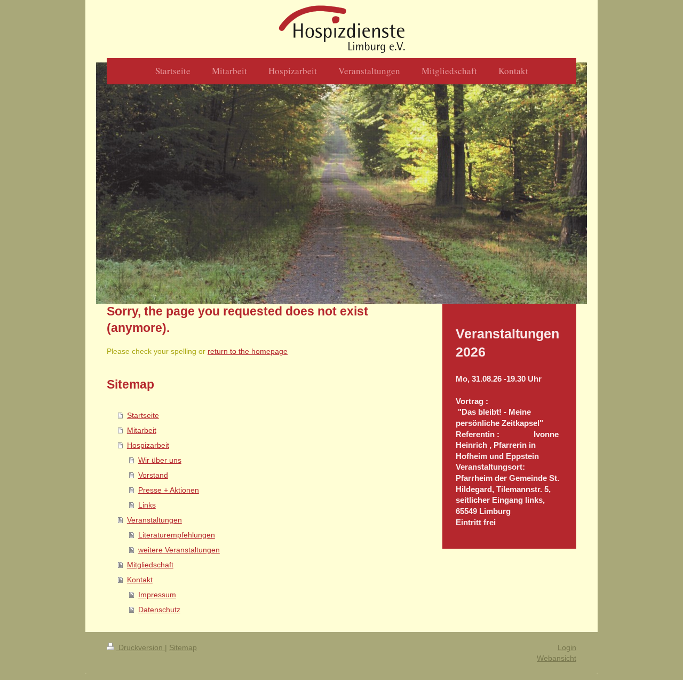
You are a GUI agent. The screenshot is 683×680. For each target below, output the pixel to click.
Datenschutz (159, 609)
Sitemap (183, 647)
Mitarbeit (141, 430)
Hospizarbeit (148, 445)
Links (147, 505)
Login (567, 647)
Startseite (143, 415)
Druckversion (140, 647)
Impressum (157, 594)
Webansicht (556, 658)
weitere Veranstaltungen (179, 549)
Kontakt (140, 579)
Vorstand (153, 475)
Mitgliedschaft (150, 564)
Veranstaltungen (154, 520)
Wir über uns (159, 460)
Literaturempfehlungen (176, 535)
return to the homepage (248, 351)
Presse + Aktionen (168, 490)
